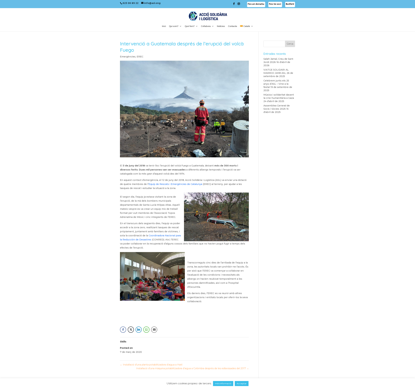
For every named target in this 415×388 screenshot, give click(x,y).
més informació (223, 383)
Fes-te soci (275, 4)
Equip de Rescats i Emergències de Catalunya (175, 184)
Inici (164, 26)
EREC (140, 56)
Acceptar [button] (242, 383)
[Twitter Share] (131, 330)
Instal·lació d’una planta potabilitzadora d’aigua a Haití (151, 364)
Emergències (128, 56)
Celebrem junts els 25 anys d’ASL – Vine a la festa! (276, 84)
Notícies (221, 26)
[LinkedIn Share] (139, 330)
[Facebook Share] (123, 330)
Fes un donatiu (256, 4)
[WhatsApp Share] (146, 330)
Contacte (232, 26)
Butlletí (290, 4)
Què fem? (190, 26)
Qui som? (173, 26)
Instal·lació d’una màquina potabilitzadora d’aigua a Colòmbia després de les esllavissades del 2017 (192, 368)
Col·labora (206, 26)
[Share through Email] (154, 330)
